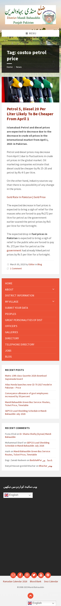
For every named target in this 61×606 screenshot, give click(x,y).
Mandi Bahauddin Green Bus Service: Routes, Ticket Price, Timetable (27, 404)
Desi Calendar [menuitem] (51, 581)
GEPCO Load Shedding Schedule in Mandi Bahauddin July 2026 (27, 444)
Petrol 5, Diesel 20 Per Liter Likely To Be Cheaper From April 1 (30, 113)
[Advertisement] (30, 537)
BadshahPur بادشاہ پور (41, 460)
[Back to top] (30, 596)
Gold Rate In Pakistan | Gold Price (26, 197)
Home (10, 66)
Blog (39, 264)
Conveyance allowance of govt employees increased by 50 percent (26, 395)
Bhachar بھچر (45, 465)
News (19, 66)
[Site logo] (30, 23)
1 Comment (16, 268)
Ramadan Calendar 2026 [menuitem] (15, 581)
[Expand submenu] (53, 289)
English (13, 495)
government (14, 250)
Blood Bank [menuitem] (35, 581)
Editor (32, 264)
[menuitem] (30, 283)
